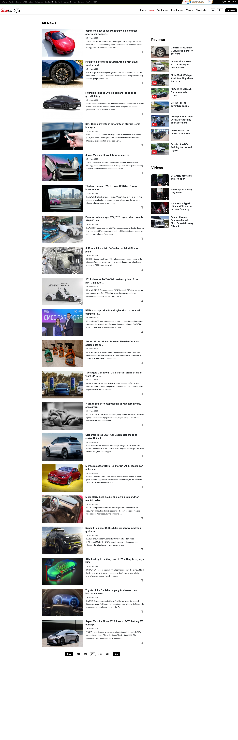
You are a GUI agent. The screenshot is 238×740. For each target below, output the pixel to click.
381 (107, 654)
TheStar (11, 2)
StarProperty (39, 2)
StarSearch (58, 2)
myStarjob (67, 2)
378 (85, 654)
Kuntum (81, 2)
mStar (31, 2)
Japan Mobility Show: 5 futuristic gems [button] (107, 155)
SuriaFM (88, 2)
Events (18, 2)
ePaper (4, 2)
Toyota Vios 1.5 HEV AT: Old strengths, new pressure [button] (181, 64)
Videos (189, 10)
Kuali (74, 2)
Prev (69, 654)
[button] (62, 43)
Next (116, 654)
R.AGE (25, 2)
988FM (95, 2)
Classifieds (201, 10)
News (151, 10)
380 (100, 654)
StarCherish (49, 2)
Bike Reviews (177, 10)
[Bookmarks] (220, 10)
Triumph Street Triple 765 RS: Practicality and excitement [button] (182, 119)
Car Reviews (162, 10)
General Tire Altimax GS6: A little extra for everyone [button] (182, 50)
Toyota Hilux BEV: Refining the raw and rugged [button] (181, 147)
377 (78, 654)
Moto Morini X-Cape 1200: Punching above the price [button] (182, 78)
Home (143, 10)
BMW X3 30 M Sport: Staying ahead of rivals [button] (181, 92)
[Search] (213, 10)
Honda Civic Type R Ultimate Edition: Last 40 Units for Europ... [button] (182, 206)
